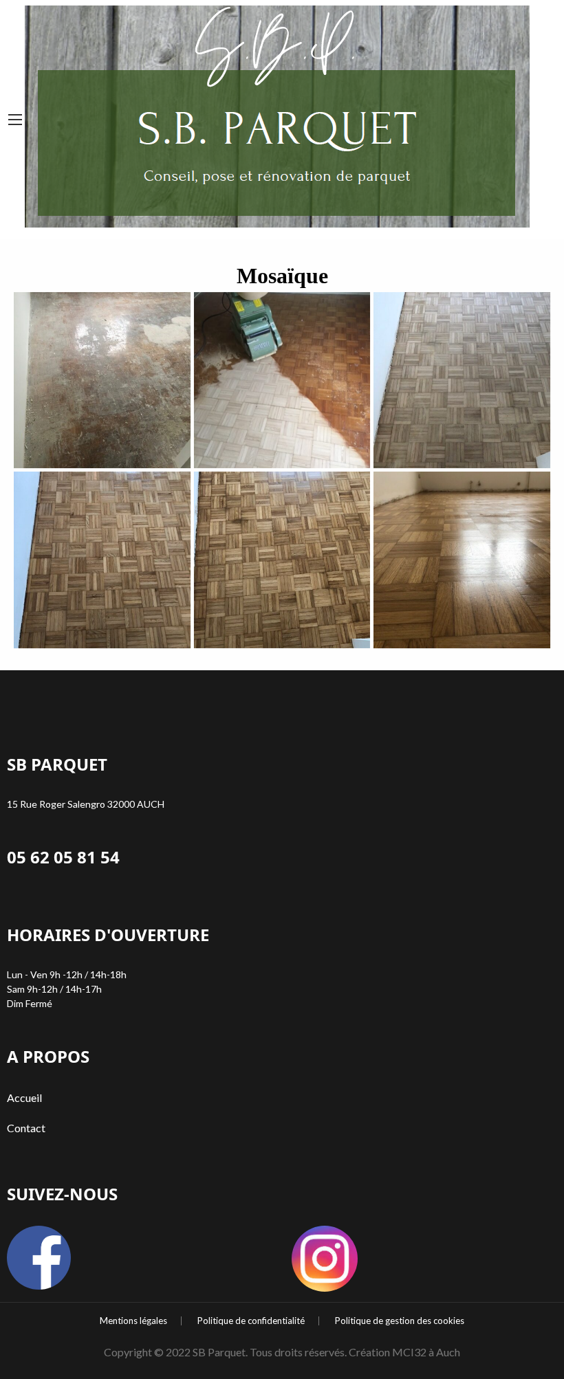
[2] (282, 380)
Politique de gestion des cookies (399, 1320)
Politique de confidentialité (251, 1320)
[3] (461, 380)
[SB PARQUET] (277, 113)
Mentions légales (133, 1320)
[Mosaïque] (461, 560)
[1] (102, 380)
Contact (26, 1127)
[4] (102, 560)
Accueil (24, 1097)
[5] (282, 560)
